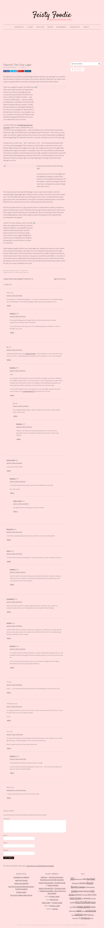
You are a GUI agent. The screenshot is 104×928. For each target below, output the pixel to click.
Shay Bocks (45, 925)
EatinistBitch (10, 599)
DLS (92, 890)
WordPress (83, 925)
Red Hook (26, 272)
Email (5, 843)
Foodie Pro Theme (34, 925)
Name (5, 835)
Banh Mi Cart (54, 900)
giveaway (87, 898)
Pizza (71, 907)
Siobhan (9, 623)
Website (5, 850)
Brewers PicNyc (31, 354)
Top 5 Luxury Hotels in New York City (21, 895)
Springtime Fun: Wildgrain (21, 877)
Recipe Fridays (72, 911)
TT (7, 347)
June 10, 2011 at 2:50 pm (14, 295)
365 (72, 878)
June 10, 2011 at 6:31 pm (14, 706)
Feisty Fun (17, 270)
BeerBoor (13, 313)
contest (74, 891)
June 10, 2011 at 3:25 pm (14, 554)
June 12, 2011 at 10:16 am (14, 734)
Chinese (87, 887)
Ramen (93, 907)
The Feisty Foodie (52, 12)
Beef (88, 879)
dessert (80, 891)
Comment (6, 819)
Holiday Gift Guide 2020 (21, 883)
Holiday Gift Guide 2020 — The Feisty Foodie (52, 883)
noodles (72, 902)
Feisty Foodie (10, 460)
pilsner (21, 272)
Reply (9, 305)
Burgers (74, 886)
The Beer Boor (24, 270)
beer (11, 272)
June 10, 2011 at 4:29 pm (17, 649)
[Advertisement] (52, 45)
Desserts (86, 891)
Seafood (78, 914)
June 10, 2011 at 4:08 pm (14, 685)
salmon (83, 911)
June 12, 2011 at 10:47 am (18, 759)
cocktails (92, 887)
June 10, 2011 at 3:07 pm (14, 350)
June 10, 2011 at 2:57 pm (17, 316)
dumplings (77, 895)
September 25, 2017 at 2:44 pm (16, 790)
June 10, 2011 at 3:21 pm (14, 532)
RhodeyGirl (9, 529)
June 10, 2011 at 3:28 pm (17, 370)
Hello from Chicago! (21, 880)
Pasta (93, 902)
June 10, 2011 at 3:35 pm (21, 406)
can (14, 272)
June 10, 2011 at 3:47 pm (24, 427)
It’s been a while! (21, 892)
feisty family (92, 894)
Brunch (90, 882)
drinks (17, 272)
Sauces (72, 915)
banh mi (81, 879)
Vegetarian (85, 918)
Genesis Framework (65, 925)
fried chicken (75, 898)
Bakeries (77, 879)
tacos (92, 915)
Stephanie (44, 877)
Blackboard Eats (75, 883)
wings (91, 918)
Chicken (81, 887)
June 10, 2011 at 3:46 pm (21, 504)
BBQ (84, 879)
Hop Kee (55, 909)
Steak (85, 914)
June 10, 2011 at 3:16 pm (14, 463)
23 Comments (22, 67)
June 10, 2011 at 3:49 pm (17, 572)
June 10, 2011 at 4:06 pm (14, 626)
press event (83, 906)
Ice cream (93, 898)
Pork (75, 907)
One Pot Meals (83, 902)
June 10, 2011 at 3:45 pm (14, 602)
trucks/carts (75, 918)
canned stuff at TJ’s (29, 391)
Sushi (89, 915)
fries (83, 898)
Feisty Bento (85, 894)
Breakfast (83, 883)
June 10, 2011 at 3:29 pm (17, 481)
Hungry (8, 551)
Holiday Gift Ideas (53, 885)
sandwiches (90, 910)
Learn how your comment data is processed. (40, 866)
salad (78, 910)
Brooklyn (12, 270)
